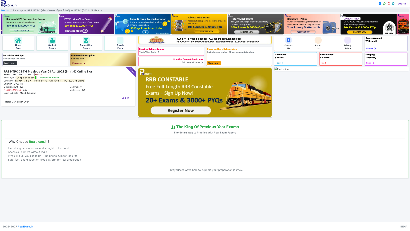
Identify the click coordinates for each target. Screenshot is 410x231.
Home (4, 10)
